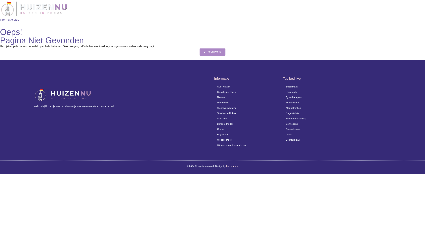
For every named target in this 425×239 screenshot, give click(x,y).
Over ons (222, 118)
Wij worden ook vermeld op (231, 145)
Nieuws (221, 97)
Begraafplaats (293, 139)
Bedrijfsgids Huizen (227, 92)
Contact (221, 129)
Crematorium (293, 129)
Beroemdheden (225, 123)
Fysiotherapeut (294, 97)
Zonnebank (292, 123)
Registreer (222, 134)
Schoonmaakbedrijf (296, 118)
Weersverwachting (227, 108)
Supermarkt (292, 86)
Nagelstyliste (292, 113)
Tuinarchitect (292, 102)
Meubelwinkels (293, 108)
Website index (224, 139)
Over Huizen (223, 86)
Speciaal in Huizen (227, 113)
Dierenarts (291, 92)
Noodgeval (222, 102)
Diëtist (289, 134)
